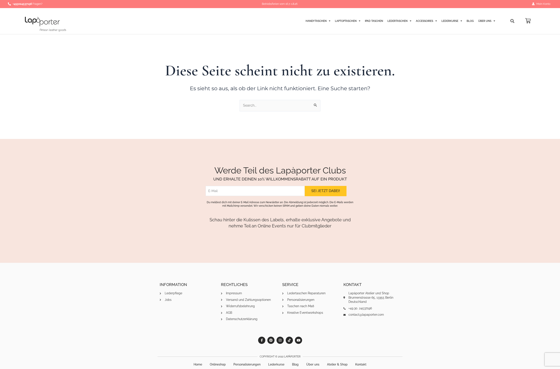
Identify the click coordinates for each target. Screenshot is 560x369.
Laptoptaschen (346, 21)
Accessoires (424, 21)
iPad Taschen (374, 21)
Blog (470, 21)
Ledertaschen (397, 21)
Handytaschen (316, 21)
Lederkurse (449, 21)
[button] (512, 21)
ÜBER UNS (484, 21)
